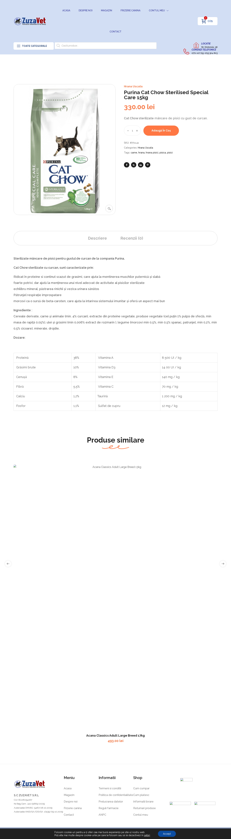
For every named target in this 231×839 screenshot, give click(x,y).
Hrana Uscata (133, 86)
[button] (109, 208)
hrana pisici (152, 152)
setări (147, 835)
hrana (141, 152)
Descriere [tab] (97, 238)
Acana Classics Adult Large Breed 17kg (115, 735)
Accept (167, 833)
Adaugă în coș (161, 130)
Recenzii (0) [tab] (131, 238)
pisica (162, 152)
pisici (170, 152)
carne (134, 152)
